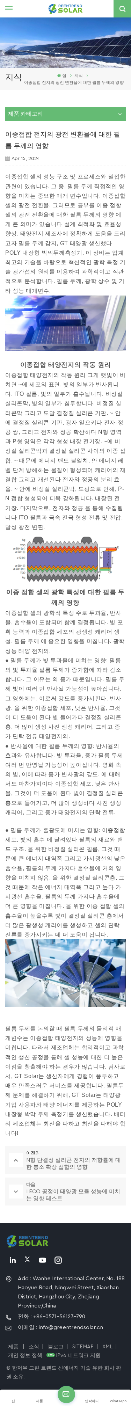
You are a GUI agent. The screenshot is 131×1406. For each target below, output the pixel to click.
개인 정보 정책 (25, 1355)
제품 (14, 1346)
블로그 (56, 1346)
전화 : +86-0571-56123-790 (51, 1316)
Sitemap (83, 1346)
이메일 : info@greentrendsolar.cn (60, 1327)
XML (107, 1346)
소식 (34, 1346)
